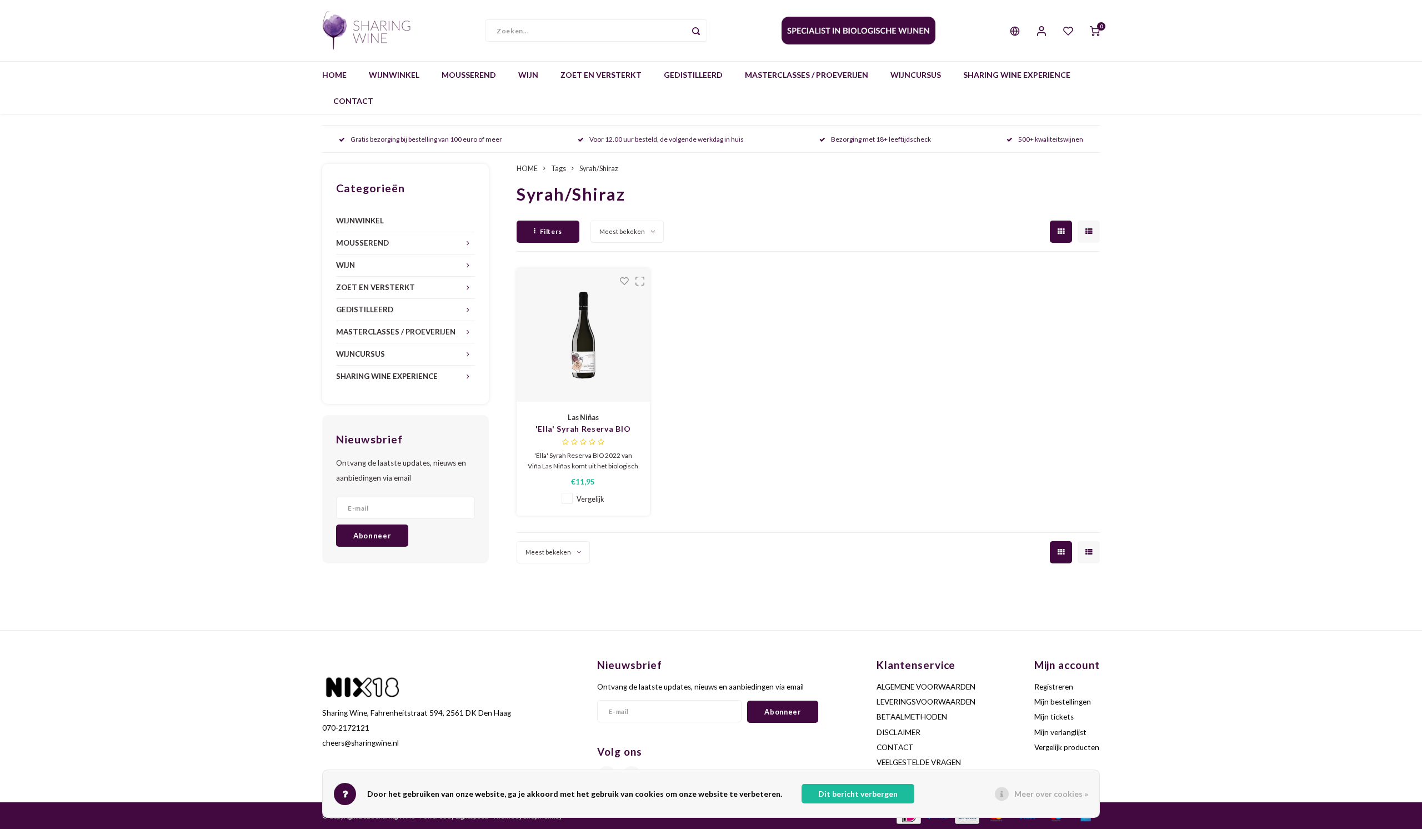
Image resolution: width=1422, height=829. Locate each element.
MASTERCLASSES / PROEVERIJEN (806, 74)
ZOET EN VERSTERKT (601, 74)
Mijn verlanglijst (1060, 732)
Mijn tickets (1054, 716)
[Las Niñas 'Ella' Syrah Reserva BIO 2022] (583, 335)
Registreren (1053, 686)
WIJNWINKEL (394, 74)
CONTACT (353, 101)
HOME (334, 74)
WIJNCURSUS (915, 74)
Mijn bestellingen (1062, 701)
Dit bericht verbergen (858, 793)
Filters (551, 231)
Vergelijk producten (1066, 747)
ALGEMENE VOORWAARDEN (926, 686)
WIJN (528, 74)
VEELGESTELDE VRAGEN (919, 762)
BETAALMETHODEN (912, 716)
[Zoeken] (696, 30)
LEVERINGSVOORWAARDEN (926, 701)
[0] (1095, 30)
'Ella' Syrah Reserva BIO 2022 (583, 429)
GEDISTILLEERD (693, 74)
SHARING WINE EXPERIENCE (1016, 74)
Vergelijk (590, 499)
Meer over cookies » (1051, 793)
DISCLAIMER (898, 732)
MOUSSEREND (469, 74)
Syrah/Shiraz (598, 168)
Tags (558, 168)
